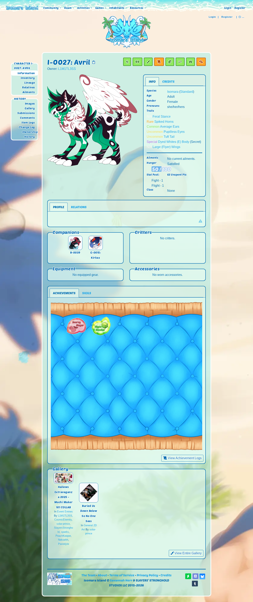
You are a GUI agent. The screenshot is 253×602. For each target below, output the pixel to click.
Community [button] (51, 7)
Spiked (159, 121)
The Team (88, 575)
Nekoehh (63, 539)
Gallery (30, 108)
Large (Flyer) (162, 147)
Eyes (181, 131)
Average (166, 126)
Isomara (172, 91)
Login (227, 7)
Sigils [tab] (86, 293)
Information (26, 73)
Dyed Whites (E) (169, 141)
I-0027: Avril (68, 62)
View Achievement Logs (184, 458)
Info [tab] (152, 81)
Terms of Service (121, 575)
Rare (150, 121)
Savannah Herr (121, 580)
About (102, 575)
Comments (27, 118)
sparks (65, 531)
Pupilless (170, 131)
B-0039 (75, 252)
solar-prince (63, 523)
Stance (166, 116)
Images (30, 103)
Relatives (28, 87)
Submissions (26, 113)
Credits (166, 575)
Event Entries (65, 511)
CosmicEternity (63, 519)
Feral (156, 116)
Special (152, 141)
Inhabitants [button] (117, 7)
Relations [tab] (79, 207)
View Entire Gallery (188, 553)
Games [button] (99, 7)
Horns (169, 121)
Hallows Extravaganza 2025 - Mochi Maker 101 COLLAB (63, 497)
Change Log (27, 127)
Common (153, 126)
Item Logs (28, 122)
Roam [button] (68, 7)
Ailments (29, 92)
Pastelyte (63, 543)
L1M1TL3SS (67, 68)
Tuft (166, 136)
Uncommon (155, 131)
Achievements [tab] (64, 293)
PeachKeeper (63, 535)
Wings (175, 147)
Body (185, 141)
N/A (149, 116)
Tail (172, 136)
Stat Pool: (153, 174)
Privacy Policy (147, 575)
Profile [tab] (58, 207)
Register (239, 7)
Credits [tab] (168, 81)
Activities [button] (83, 7)
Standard (186, 91)
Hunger (151, 162)
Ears (176, 126)
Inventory (28, 78)
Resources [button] (137, 7)
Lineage (29, 82)
